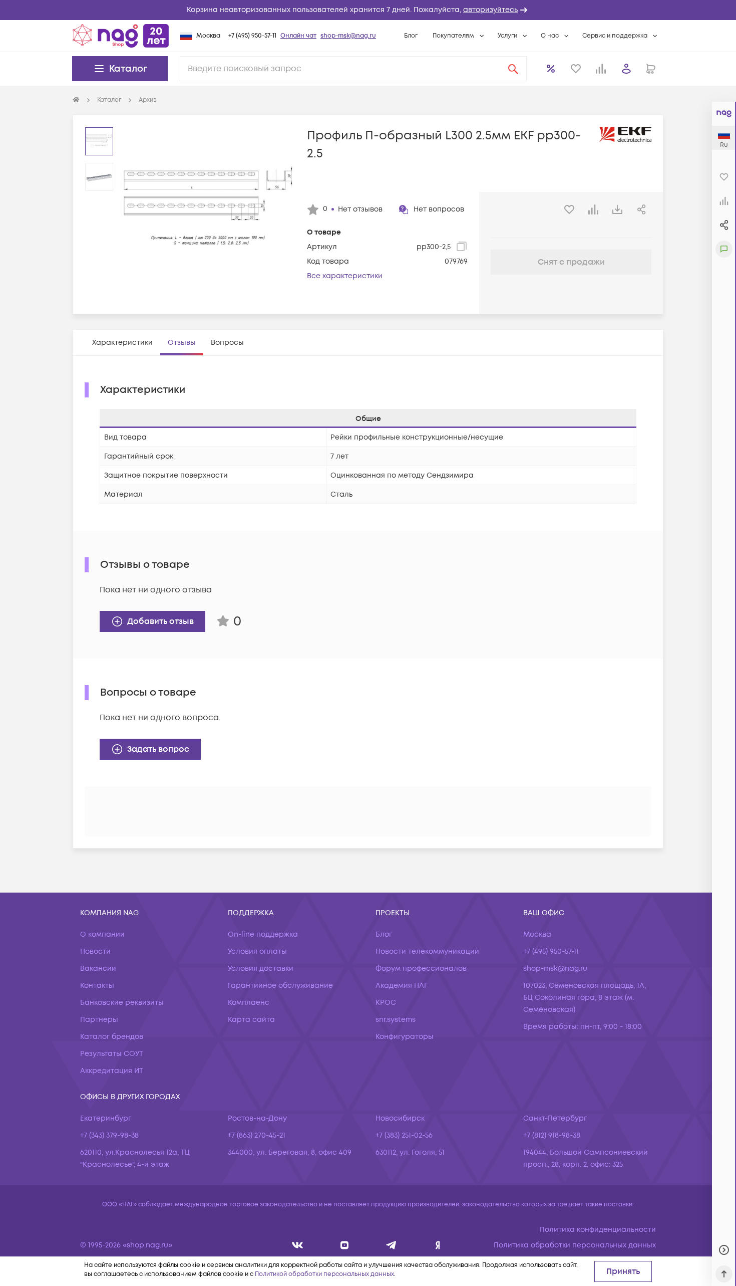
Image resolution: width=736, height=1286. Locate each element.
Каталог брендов (111, 1036)
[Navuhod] (344, 1245)
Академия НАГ (402, 985)
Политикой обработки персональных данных (324, 1274)
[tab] (122, 342)
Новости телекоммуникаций (427, 951)
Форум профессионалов (421, 968)
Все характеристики (345, 276)
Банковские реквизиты (122, 1002)
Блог (411, 36)
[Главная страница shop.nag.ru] (121, 35)
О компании (102, 934)
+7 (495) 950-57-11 (252, 36)
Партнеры (99, 1019)
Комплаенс (248, 1002)
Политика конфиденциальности (598, 1229)
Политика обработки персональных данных (575, 1245)
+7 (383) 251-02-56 (404, 1135)
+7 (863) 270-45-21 (256, 1135)
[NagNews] (391, 1245)
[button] (368, 10)
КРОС (386, 1002)
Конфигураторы (405, 1036)
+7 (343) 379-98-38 (109, 1135)
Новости (95, 951)
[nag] (438, 1245)
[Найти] (513, 69)
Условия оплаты (257, 951)
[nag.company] (297, 1245)
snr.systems (396, 1019)
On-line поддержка (263, 934)
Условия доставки (260, 968)
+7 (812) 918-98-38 (551, 1135)
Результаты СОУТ (111, 1053)
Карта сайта (251, 1019)
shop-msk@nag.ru (348, 36)
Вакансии (98, 968)
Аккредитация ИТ (111, 1071)
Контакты (97, 985)
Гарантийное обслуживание (280, 985)
